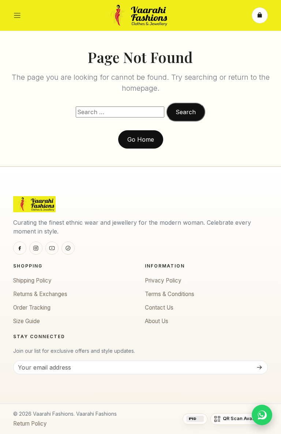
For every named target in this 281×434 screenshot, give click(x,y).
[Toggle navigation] (17, 15)
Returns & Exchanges (40, 294)
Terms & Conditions (169, 294)
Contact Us (159, 307)
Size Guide (26, 321)
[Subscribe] (259, 367)
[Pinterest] (68, 248)
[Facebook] (19, 248)
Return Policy (30, 423)
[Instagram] (35, 248)
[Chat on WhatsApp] (262, 415)
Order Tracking (31, 307)
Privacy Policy (163, 280)
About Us (156, 321)
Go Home (140, 139)
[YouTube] (52, 248)
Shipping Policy (32, 280)
